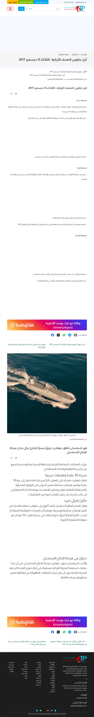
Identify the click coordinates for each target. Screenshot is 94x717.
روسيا (25, 671)
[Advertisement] (47, 34)
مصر (26, 676)
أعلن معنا (11, 667)
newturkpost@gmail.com (78, 706)
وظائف (39, 662)
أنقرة (53, 687)
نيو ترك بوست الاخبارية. (35, 714)
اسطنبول (52, 669)
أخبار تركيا (52, 662)
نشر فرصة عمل (41, 2)
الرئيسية (84, 54)
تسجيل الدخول (80, 2)
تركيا (26, 662)
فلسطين (24, 673)
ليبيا (26, 678)
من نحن (11, 664)
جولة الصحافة (63, 54)
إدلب (25, 667)
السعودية (24, 669)
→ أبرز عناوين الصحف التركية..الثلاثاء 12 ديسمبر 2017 (68, 344)
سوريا (25, 664)
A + (15, 94)
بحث (21, 9)
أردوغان (52, 691)
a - (11, 94)
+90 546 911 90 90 (81, 698)
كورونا (53, 680)
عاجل (53, 689)
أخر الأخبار (75, 54)
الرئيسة (11, 662)
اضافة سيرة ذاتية (26, 2)
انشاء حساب (68, 2)
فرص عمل (13, 2)
